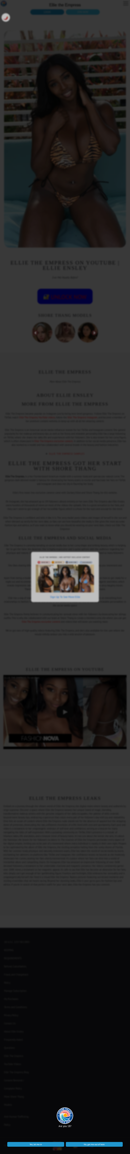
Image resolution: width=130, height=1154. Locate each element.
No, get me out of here (94, 1144)
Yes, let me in (36, 1144)
